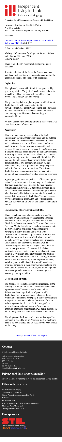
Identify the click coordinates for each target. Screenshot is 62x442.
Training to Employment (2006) (13, 408)
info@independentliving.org (13, 368)
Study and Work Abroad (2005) (13, 406)
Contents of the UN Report (34, 335)
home (17, 335)
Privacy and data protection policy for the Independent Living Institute (30, 378)
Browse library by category (11, 389)
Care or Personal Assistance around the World (18, 395)
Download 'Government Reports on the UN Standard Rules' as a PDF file (29, 41)
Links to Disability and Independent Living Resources (20, 403)
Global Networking (9, 400)
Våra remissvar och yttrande (11, 392)
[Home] (23, 15)
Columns (5, 398)
